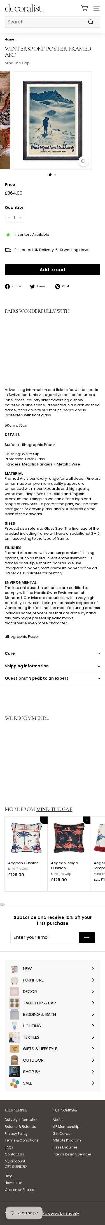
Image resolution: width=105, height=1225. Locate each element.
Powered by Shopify (61, 1213)
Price (10, 184)
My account (15, 1161)
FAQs (9, 1147)
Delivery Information (22, 1119)
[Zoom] (83, 161)
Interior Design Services (72, 1154)
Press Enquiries (65, 1147)
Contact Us (14, 1154)
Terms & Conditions (22, 1140)
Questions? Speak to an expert (36, 678)
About (58, 1119)
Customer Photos (19, 1189)
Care (10, 653)
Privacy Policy (16, 1133)
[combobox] (52, 22)
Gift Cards (61, 1133)
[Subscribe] (87, 937)
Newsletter (13, 1182)
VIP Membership (66, 1126)
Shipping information (27, 666)
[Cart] (84, 8)
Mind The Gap (17, 63)
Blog (9, 1176)
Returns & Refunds (20, 1126)
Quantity (14, 207)
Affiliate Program (67, 1140)
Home (9, 39)
